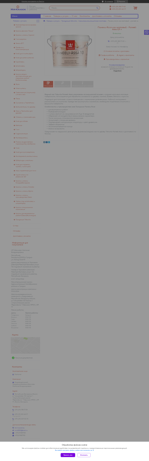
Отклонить (84, 455)
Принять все (67, 455)
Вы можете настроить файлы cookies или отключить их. (73, 450)
